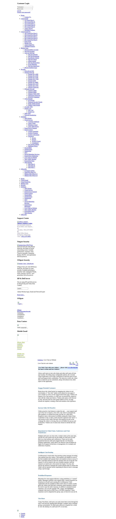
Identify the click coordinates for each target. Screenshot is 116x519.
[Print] (74, 364)
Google (23, 513)
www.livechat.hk (72, 367)
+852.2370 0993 (26, 236)
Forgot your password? (23, 12)
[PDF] (71, 364)
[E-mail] (77, 365)
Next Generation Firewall (23, 311)
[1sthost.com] (18, 510)
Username (20, 7)
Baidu (22, 516)
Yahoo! (23, 515)
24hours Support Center (24, 223)
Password (20, 9)
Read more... (21, 295)
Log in (19, 10)
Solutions (40, 360)
